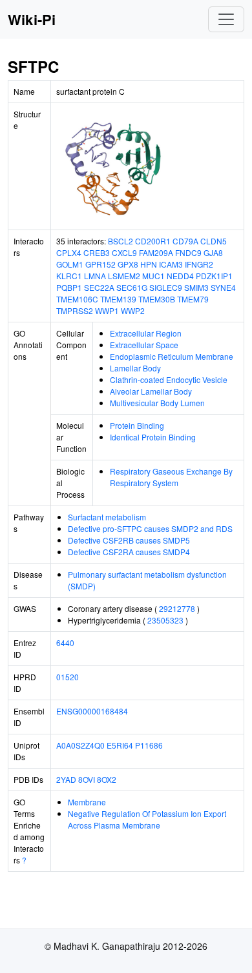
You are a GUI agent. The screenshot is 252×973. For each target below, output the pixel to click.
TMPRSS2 (74, 310)
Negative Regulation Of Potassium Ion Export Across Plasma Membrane (147, 819)
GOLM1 (69, 264)
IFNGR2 (199, 264)
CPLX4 (68, 252)
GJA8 (213, 252)
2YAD (66, 779)
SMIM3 (196, 287)
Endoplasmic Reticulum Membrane (171, 356)
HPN (148, 264)
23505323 (165, 619)
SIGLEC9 (165, 287)
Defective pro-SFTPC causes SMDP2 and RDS (150, 528)
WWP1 (107, 310)
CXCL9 (124, 252)
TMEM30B (156, 298)
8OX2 (106, 779)
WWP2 (133, 310)
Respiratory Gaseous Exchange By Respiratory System (171, 477)
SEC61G (131, 287)
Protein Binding (137, 425)
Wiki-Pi (32, 19)
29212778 (177, 608)
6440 (65, 642)
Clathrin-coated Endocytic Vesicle (168, 379)
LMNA (95, 275)
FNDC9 (188, 252)
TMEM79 (193, 298)
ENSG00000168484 (92, 710)
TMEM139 (118, 298)
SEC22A (99, 287)
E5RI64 (120, 745)
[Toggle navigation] (226, 19)
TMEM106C (77, 298)
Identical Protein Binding (153, 436)
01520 (67, 676)
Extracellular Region (146, 333)
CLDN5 (213, 240)
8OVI (86, 779)
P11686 (149, 745)
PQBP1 (69, 287)
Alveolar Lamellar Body (151, 391)
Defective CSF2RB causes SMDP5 (129, 540)
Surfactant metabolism (107, 516)
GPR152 (100, 264)
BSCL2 (120, 240)
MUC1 (153, 275)
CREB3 (96, 252)
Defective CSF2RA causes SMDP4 (129, 551)
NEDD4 (180, 275)
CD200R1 (153, 240)
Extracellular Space (144, 344)
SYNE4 (223, 287)
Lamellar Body (135, 367)
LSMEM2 (124, 275)
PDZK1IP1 (214, 275)
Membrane (87, 801)
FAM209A (156, 252)
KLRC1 (69, 275)
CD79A (185, 240)
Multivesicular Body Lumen (157, 402)
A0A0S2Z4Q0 (80, 745)
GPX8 (128, 264)
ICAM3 (171, 264)
